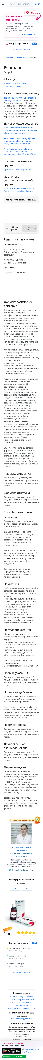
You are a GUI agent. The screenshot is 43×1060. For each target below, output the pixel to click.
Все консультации (20, 49)
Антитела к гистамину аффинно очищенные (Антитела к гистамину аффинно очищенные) (20, 130)
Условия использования (21, 1002)
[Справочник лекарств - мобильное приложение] (21, 286)
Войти (38, 4)
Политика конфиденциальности (21, 999)
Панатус (7, 191)
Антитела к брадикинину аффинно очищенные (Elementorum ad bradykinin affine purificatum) (20, 141)
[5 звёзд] (34, 932)
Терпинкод (9, 98)
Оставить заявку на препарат (21, 996)
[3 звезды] (26, 932)
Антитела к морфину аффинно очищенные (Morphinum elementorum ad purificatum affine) (20, 152)
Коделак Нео (10, 188)
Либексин (17, 100)
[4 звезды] (30, 932)
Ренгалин (19, 98)
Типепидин (22, 188)
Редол (31, 188)
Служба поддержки (21, 1005)
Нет (27, 888)
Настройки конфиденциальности (21, 1008)
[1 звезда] (18, 932)
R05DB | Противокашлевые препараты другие (17, 84)
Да (15, 888)
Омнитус (8, 100)
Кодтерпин (30, 98)
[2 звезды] (22, 932)
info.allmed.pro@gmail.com (21, 1019)
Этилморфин (18, 191)
